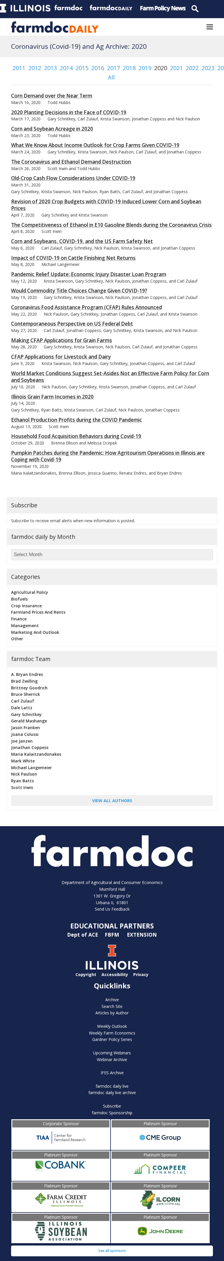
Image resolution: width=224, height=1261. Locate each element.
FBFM (112, 934)
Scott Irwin (22, 787)
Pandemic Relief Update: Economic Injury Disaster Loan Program (88, 274)
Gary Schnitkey (26, 714)
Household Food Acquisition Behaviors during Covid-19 (76, 436)
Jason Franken (25, 727)
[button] (209, 27)
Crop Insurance (26, 605)
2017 (113, 68)
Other (17, 638)
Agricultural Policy (29, 592)
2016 (97, 68)
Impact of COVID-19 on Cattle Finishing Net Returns (73, 258)
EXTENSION (142, 934)
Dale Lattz (21, 707)
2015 (82, 68)
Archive (112, 999)
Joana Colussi (24, 734)
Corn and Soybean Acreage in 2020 (52, 128)
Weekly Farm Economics (112, 1033)
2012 (34, 68)
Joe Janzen (22, 741)
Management (25, 625)
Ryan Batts (22, 780)
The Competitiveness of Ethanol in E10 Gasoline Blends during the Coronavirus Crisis (111, 225)
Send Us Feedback (112, 909)
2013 (50, 68)
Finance (19, 619)
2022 (192, 68)
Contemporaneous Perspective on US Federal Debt (72, 323)
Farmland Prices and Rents (38, 612)
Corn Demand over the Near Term (51, 95)
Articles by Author (112, 1013)
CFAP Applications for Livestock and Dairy (61, 356)
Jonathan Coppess (29, 747)
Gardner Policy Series (112, 1039)
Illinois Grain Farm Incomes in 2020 (52, 396)
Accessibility (115, 974)
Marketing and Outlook (35, 632)
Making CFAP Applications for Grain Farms (61, 340)
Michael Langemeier (31, 767)
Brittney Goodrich (29, 688)
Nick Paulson (24, 774)
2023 (208, 68)
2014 (66, 68)
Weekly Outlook (112, 1026)
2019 (145, 68)
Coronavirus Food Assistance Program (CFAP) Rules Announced (86, 307)
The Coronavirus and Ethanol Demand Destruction (71, 161)
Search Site (112, 1006)
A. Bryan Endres (27, 674)
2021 (176, 68)
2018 (129, 68)
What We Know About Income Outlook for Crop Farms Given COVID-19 (95, 145)
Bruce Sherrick (25, 694)
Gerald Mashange (29, 721)
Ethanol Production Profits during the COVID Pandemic (76, 419)
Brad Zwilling (24, 681)
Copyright (86, 974)
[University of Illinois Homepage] (112, 968)
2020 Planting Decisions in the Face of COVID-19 (68, 112)
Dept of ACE (83, 934)
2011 (19, 68)
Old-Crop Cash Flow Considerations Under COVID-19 (73, 178)
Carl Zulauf (22, 701)
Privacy (140, 974)
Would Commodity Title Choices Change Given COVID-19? (79, 290)
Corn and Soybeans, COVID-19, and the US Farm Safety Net (82, 241)
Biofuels (19, 599)
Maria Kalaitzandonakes (36, 754)
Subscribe (112, 1106)
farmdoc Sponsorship (112, 1112)
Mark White (23, 761)
